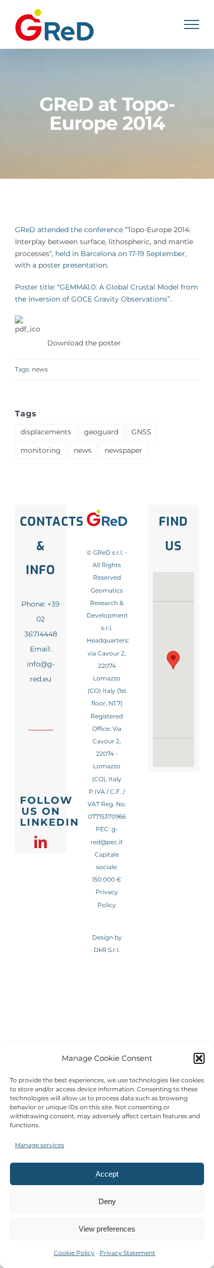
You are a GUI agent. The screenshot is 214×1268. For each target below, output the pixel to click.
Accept (107, 1174)
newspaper (123, 450)
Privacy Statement (127, 1253)
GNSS (141, 431)
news (40, 369)
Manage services (39, 1145)
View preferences (107, 1229)
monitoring (40, 450)
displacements (45, 431)
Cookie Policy (74, 1253)
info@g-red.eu (41, 671)
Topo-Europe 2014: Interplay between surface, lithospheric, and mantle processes (104, 241)
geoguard (101, 431)
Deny (107, 1201)
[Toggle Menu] (192, 24)
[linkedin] (40, 842)
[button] (199, 1058)
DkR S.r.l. (107, 949)
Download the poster (84, 342)
